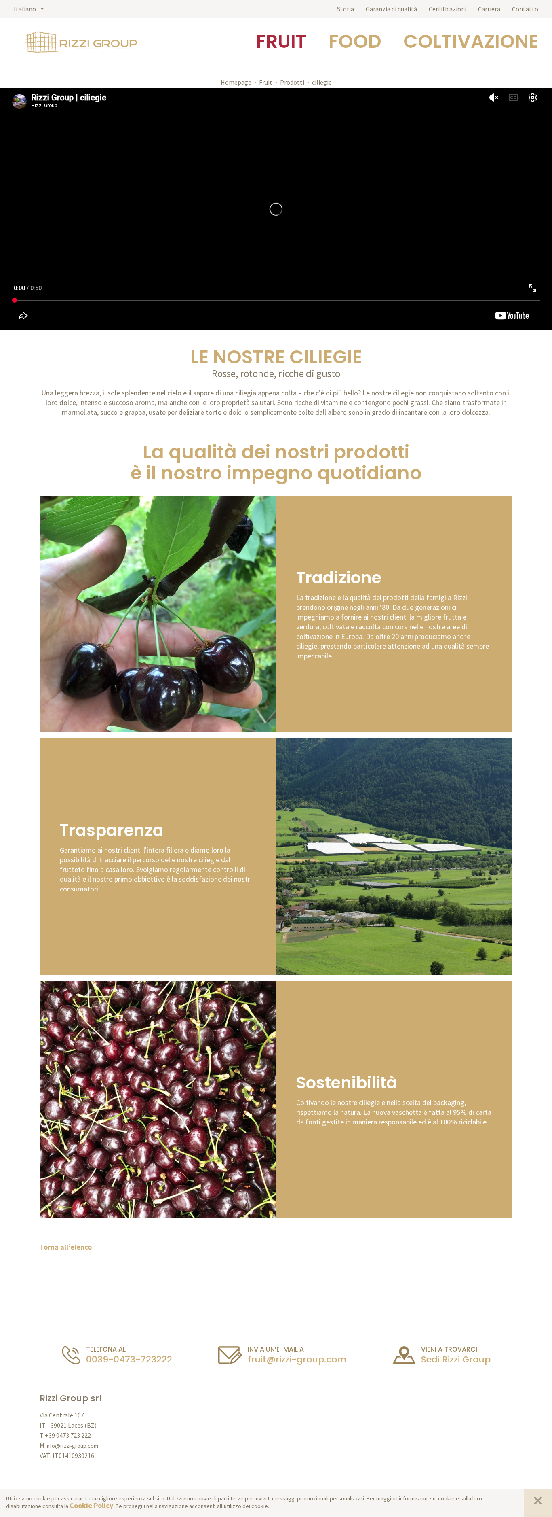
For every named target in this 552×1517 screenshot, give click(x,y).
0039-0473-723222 (129, 1359)
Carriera (489, 9)
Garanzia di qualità (391, 9)
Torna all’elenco (66, 1247)
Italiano (25, 9)
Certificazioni (447, 9)
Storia (345, 9)
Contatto (525, 9)
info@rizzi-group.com (72, 1445)
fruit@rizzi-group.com (297, 1359)
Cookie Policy (91, 1505)
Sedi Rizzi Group (456, 1359)
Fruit (265, 82)
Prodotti (292, 82)
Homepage (236, 82)
